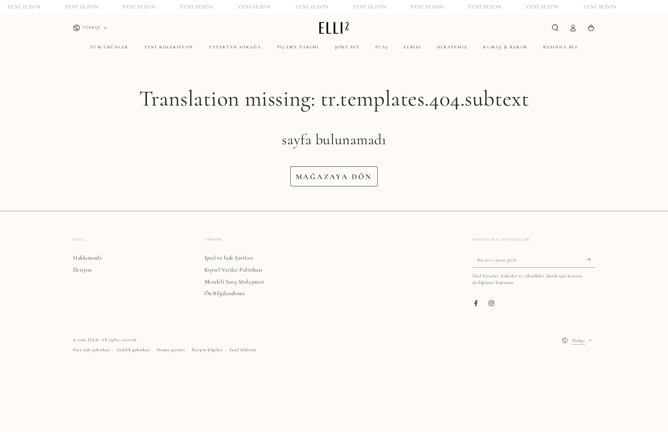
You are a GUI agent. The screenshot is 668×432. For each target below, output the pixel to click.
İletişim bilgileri (207, 349)
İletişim (82, 269)
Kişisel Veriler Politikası (233, 269)
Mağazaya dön (334, 176)
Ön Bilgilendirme (224, 293)
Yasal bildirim (242, 349)
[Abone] (591, 259)
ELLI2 (93, 339)
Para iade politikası (91, 349)
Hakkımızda (87, 257)
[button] (555, 28)
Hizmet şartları (171, 349)
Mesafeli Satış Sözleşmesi (234, 281)
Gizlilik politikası (133, 349)
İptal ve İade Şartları (228, 257)
